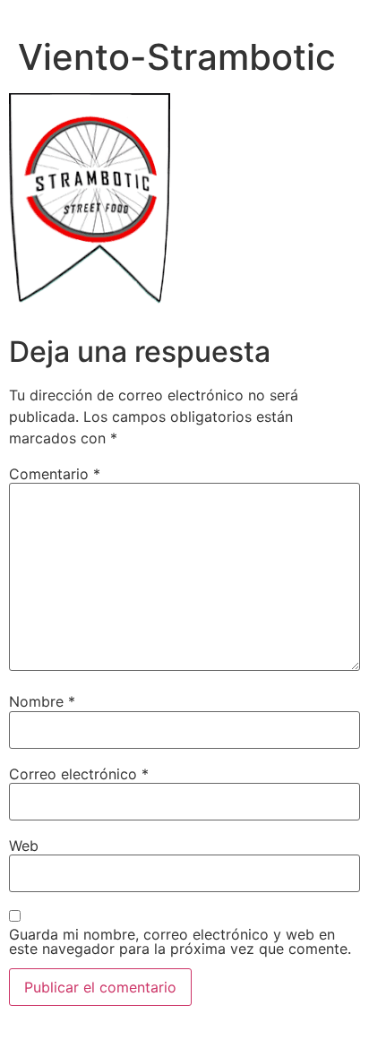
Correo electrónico (79, 774)
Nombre (42, 701)
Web (24, 845)
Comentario (54, 474)
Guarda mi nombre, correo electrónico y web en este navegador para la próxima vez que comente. (180, 941)
